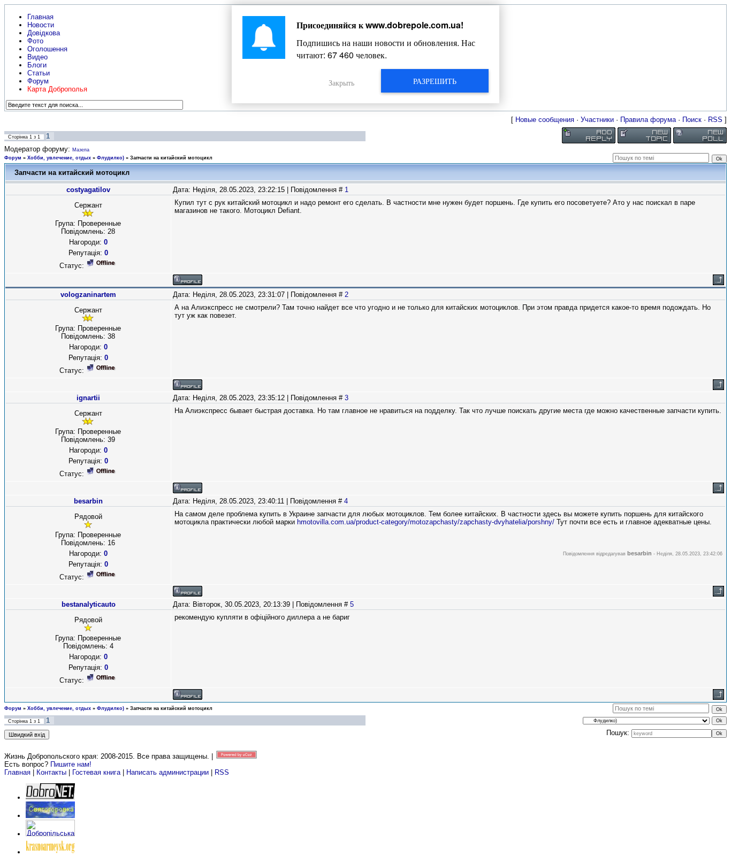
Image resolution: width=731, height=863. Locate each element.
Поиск (692, 120)
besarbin (88, 501)
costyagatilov (88, 190)
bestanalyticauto (89, 604)
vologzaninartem (88, 295)
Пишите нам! (71, 764)
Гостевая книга (96, 772)
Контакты (51, 772)
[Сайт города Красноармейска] (50, 852)
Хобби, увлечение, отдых (59, 158)
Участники (597, 120)
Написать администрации (168, 772)
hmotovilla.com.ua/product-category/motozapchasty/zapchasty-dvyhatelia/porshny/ (425, 522)
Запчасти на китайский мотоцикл (171, 158)
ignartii (88, 398)
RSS (715, 120)
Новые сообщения (544, 120)
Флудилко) (110, 158)
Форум (12, 158)
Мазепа (80, 149)
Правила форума (648, 120)
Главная (17, 772)
